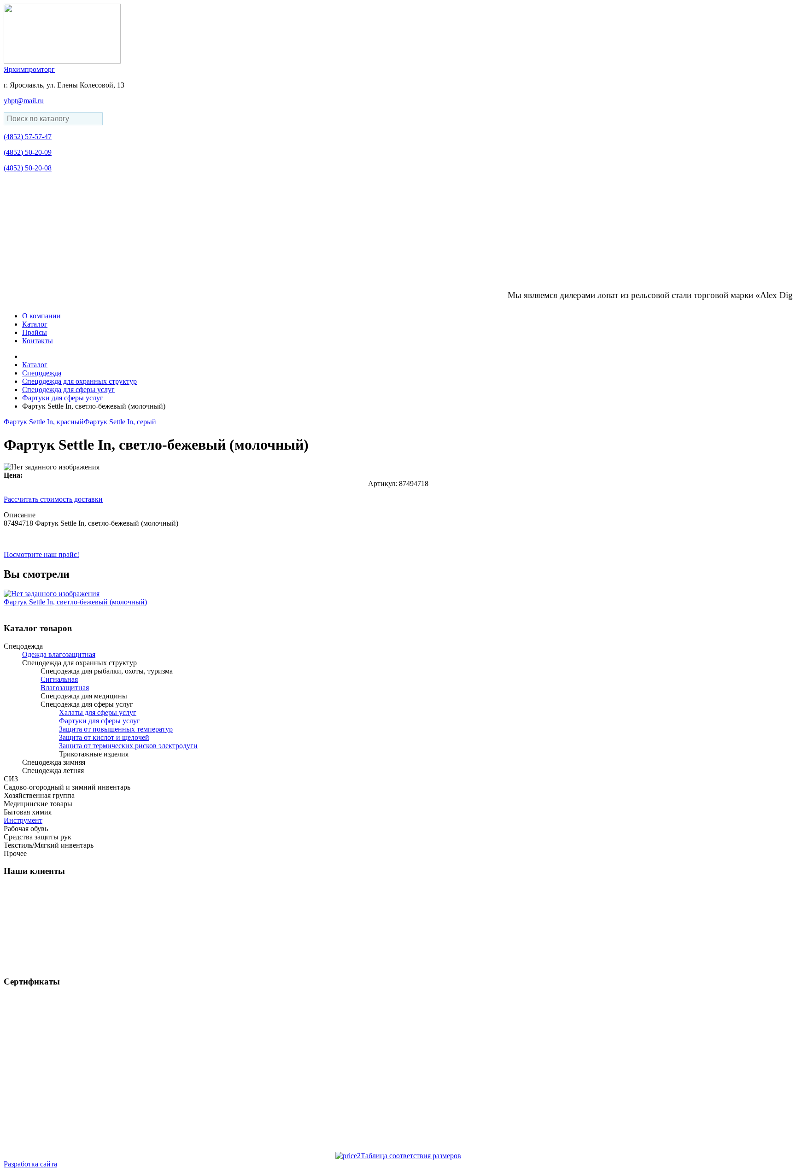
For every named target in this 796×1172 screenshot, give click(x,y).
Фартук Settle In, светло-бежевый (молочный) (75, 602)
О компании (41, 316)
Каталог (34, 324)
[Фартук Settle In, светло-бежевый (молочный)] (52, 594)
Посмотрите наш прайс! (41, 554)
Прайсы (34, 332)
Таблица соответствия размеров (411, 1156)
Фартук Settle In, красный (44, 422)
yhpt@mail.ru (24, 101)
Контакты (37, 341)
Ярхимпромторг (29, 69)
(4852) (28, 137)
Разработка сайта (30, 1164)
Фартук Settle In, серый (120, 422)
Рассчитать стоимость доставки (53, 499)
